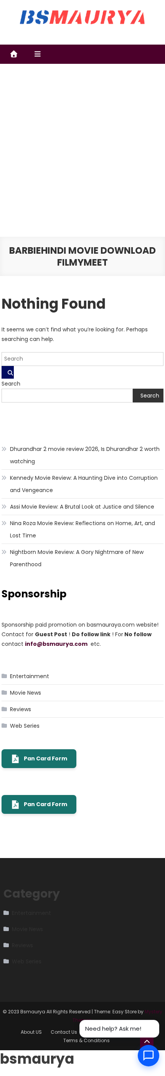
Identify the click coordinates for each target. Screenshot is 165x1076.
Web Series (25, 726)
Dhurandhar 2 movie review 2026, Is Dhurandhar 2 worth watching (85, 455)
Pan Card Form (45, 758)
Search (11, 383)
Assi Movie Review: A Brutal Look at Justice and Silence (82, 507)
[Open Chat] (148, 1055)
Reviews (20, 709)
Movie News (25, 693)
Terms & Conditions (86, 1040)
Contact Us (64, 1032)
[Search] (8, 372)
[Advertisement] (82, 150)
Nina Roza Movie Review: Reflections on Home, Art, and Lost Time (82, 529)
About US (31, 1032)
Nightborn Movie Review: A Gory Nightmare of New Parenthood (77, 558)
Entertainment (29, 676)
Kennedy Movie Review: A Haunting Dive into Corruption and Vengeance (84, 484)
